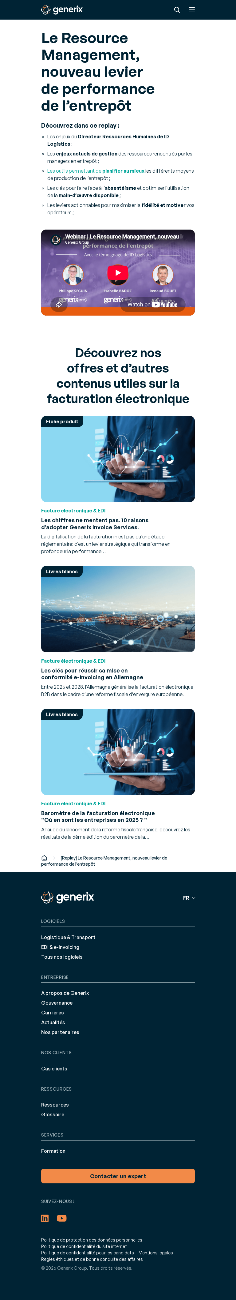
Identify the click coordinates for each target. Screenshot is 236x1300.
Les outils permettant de (95, 171)
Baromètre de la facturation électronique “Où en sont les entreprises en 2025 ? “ (98, 816)
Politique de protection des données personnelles (91, 1239)
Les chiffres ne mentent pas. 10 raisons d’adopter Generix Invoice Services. (94, 523)
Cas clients (54, 1069)
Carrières (52, 1013)
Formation (53, 1151)
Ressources (55, 1105)
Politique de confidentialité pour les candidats (87, 1252)
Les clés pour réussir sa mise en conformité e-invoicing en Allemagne (92, 674)
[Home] (44, 857)
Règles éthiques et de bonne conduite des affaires (92, 1259)
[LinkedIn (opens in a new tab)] (45, 1218)
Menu (192, 10)
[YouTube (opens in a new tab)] (62, 1218)
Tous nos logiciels (62, 957)
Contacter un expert (118, 1176)
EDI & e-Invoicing (60, 947)
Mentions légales (156, 1252)
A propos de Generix (65, 993)
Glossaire (52, 1114)
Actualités (53, 1022)
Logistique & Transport (68, 937)
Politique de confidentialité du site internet (84, 1246)
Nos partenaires (60, 1032)
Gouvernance (57, 1003)
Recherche (177, 10)
